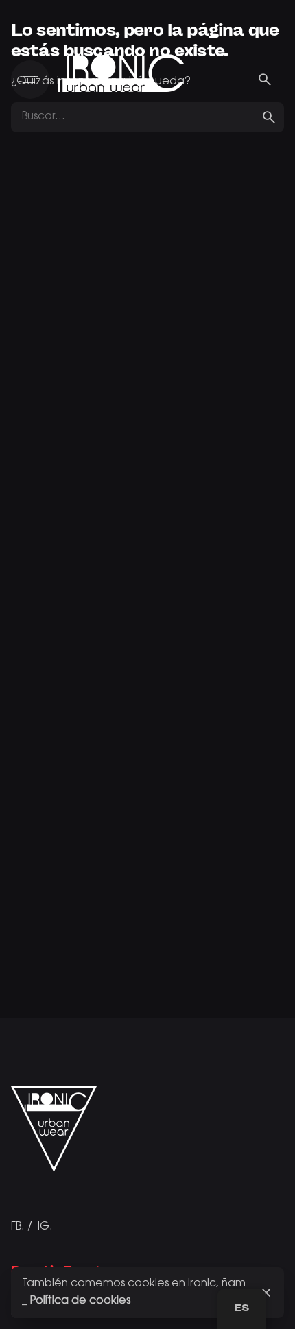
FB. (18, 1226)
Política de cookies (80, 1300)
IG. (45, 1226)
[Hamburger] (30, 79)
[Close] (266, 1292)
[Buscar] (265, 79)
